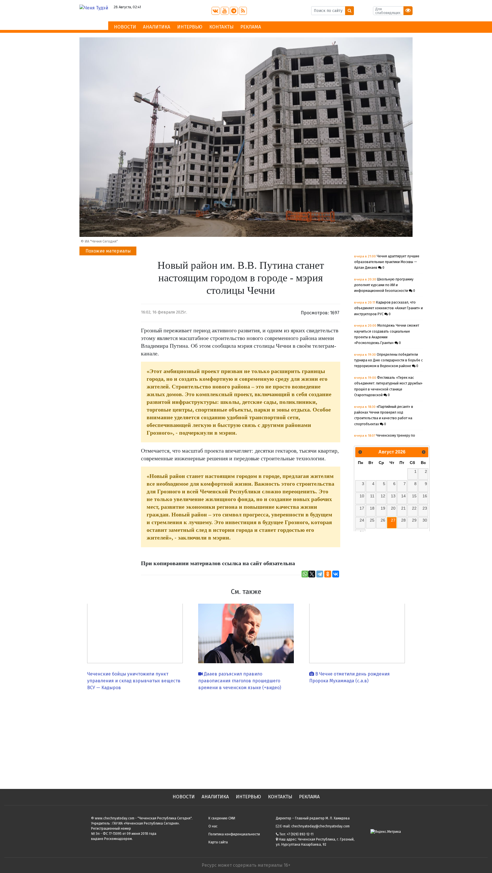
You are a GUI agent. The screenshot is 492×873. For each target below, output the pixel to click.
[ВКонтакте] (335, 574)
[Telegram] (319, 574)
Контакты (221, 27)
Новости (125, 27)
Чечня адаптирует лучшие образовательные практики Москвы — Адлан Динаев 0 (386, 262)
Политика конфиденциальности (234, 834)
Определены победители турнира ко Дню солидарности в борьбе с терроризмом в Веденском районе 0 (388, 360)
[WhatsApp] (305, 574)
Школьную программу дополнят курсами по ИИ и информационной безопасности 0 (384, 285)
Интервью (189, 27)
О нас (213, 826)
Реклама (250, 27)
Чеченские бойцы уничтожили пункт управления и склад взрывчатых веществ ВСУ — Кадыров (134, 680)
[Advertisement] (246, 738)
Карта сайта (218, 842)
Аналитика (156, 27)
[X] (311, 574)
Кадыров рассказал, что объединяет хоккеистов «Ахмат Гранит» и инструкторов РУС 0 (388, 308)
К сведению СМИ (221, 818)
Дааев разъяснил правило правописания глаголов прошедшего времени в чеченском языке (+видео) (239, 680)
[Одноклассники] (327, 574)
